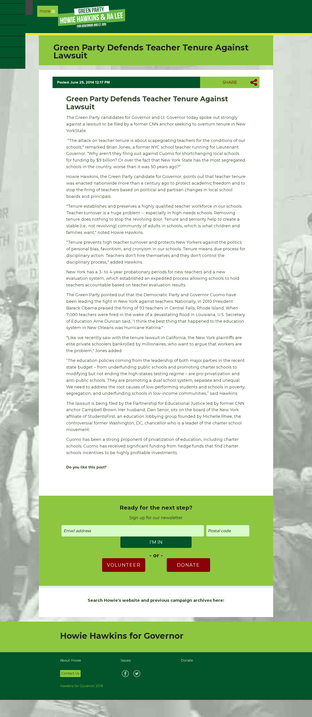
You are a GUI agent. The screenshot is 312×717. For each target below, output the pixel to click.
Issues (126, 660)
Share (230, 82)
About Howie (70, 660)
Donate (188, 565)
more (45, 11)
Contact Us (70, 673)
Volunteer (123, 565)
